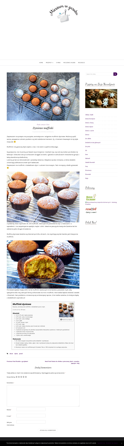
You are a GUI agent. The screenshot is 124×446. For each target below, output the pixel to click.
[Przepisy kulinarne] (91, 197)
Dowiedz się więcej (112, 443)
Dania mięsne (89, 127)
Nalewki (87, 158)
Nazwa (9, 409)
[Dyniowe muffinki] (43, 96)
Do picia (87, 146)
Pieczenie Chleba (69, 62)
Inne (48, 124)
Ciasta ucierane (41, 124)
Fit (86, 150)
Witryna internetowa (10, 424)
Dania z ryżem (89, 130)
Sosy (86, 166)
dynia (16, 353)
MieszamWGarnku (49, 131)
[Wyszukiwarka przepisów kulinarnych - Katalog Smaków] (101, 203)
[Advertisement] (62, 41)
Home (41, 62)
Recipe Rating (11, 377)
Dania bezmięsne (90, 119)
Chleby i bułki (89, 115)
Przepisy (49, 62)
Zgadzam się (101, 443)
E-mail (9, 416)
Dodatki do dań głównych (92, 142)
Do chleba (88, 138)
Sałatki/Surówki (90, 162)
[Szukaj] (115, 74)
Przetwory (88, 170)
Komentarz (10, 383)
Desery (87, 134)
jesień (21, 353)
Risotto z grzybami (17, 361)
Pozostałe (88, 174)
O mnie (58, 62)
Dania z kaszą (89, 123)
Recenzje (81, 62)
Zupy (86, 178)
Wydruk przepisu (67, 319)
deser (11, 353)
